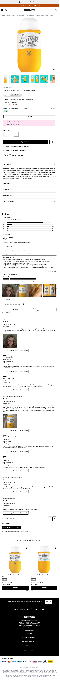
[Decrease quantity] (5, 134)
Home (3, 15)
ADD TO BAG (15, 588)
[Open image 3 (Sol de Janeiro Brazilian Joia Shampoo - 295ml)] (25, 79)
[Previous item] (3, 568)
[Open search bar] (6, 10)
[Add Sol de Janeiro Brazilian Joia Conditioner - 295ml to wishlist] (26, 548)
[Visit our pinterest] (43, 609)
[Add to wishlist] (52, 142)
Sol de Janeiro (11, 15)
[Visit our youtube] (39, 609)
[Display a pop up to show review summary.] (15, 582)
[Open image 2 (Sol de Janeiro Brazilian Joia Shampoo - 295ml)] (15, 79)
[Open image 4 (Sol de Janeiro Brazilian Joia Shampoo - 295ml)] (35, 79)
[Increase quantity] (16, 134)
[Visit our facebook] (28, 609)
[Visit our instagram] (36, 609)
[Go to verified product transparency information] (12, 95)
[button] (29, 95)
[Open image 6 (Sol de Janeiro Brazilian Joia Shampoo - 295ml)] (54, 79)
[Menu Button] (2, 10)
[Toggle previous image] (3, 45)
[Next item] (56, 568)
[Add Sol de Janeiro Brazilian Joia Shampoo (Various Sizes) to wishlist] (55, 548)
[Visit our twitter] (32, 609)
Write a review (21, 99)
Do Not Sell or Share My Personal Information (29, 632)
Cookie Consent (29, 630)
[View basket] (56, 10)
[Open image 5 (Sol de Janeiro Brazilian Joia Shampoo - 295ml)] (44, 79)
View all (53, 108)
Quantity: (6, 130)
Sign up (48, 601)
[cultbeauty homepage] (29, 10)
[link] (52, 10)
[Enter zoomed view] (54, 69)
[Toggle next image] (56, 45)
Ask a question (29, 99)
